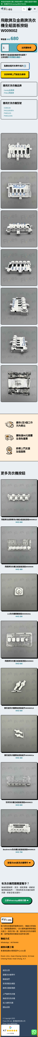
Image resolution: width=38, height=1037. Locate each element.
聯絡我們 (6, 979)
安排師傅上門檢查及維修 (15, 74)
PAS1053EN (9, 111)
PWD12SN (8, 116)
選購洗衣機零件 (9, 975)
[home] (6, 8)
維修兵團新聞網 (9, 988)
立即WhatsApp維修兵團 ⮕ (17, 900)
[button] (29, 8)
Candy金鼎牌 (9, 90)
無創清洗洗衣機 (9, 998)
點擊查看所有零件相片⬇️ (15, 66)
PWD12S (7, 113)
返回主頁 (6, 970)
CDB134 (7, 108)
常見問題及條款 (14, 57)
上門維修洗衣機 (9, 994)
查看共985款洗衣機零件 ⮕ (19, 863)
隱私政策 (6, 1007)
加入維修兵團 (8, 1003)
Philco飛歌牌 (9, 93)
